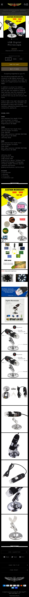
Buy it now (14, 69)
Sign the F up (14, 565)
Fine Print (14, 570)
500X (20, 59)
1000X (15, 59)
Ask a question (14, 552)
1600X (8, 59)
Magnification (14, 56)
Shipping (8, 50)
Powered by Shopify (14, 595)
